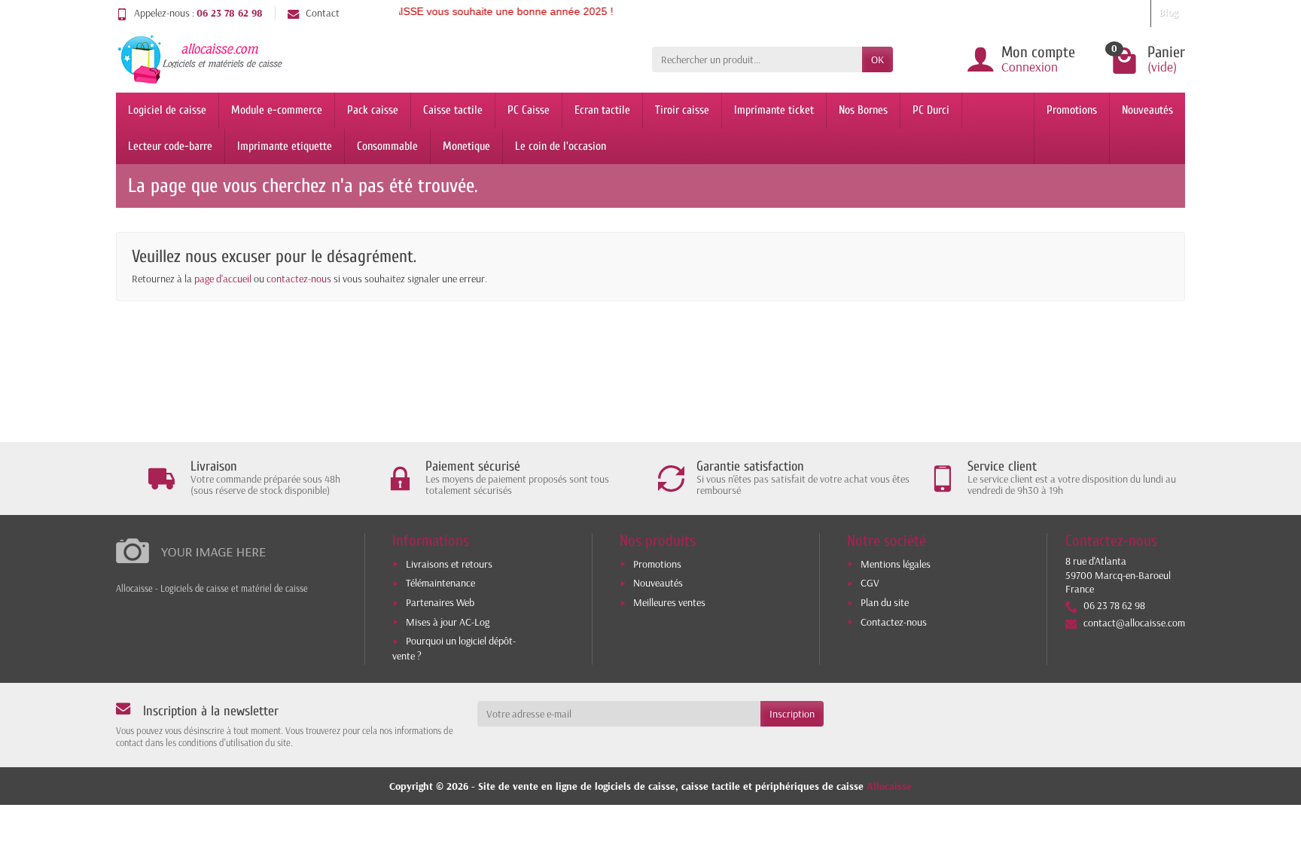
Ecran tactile (602, 110)
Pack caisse (372, 110)
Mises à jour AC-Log (447, 622)
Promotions (1072, 110)
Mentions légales (896, 564)
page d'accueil (222, 278)
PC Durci (931, 110)
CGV (870, 583)
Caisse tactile (453, 110)
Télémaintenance (440, 583)
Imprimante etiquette (284, 146)
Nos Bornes (863, 110)
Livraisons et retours (449, 564)
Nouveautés (1147, 110)
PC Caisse (528, 110)
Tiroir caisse (682, 110)
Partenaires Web (440, 602)
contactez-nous (299, 278)
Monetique (466, 146)
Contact (323, 13)
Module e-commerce (276, 110)
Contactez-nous (894, 622)
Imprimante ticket (774, 110)
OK (877, 59)
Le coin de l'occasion (560, 146)
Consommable (387, 146)
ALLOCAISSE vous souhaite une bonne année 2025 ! (469, 11)
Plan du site (885, 602)
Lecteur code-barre (170, 146)
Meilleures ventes (669, 602)
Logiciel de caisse (167, 110)
